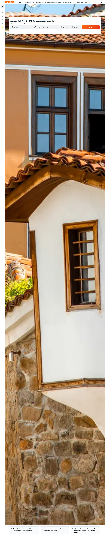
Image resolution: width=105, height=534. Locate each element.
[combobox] (14, 23)
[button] (2, 2)
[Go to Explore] (2, 16)
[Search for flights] (2, 6)
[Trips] (2, 23)
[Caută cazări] (2, 9)
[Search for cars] (2, 12)
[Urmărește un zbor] (2, 19)
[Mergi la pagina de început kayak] (9, 2)
